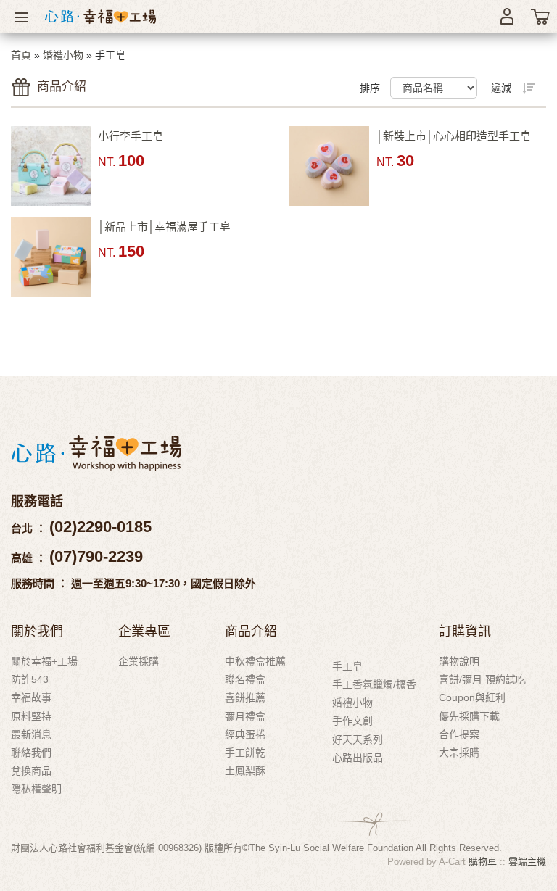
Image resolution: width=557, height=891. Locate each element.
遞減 (501, 88)
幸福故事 (31, 697)
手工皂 (347, 666)
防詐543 (30, 679)
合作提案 (459, 734)
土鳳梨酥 (245, 770)
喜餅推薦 (245, 697)
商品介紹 (251, 631)
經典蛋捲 (245, 734)
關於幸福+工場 (44, 661)
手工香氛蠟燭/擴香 (374, 684)
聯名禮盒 (245, 679)
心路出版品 (357, 757)
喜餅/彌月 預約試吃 (482, 679)
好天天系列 (357, 739)
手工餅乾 (245, 752)
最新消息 (31, 734)
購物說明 (459, 661)
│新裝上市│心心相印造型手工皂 (453, 136)
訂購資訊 (465, 631)
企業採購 (138, 661)
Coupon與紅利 (472, 697)
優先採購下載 (469, 716)
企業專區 (144, 631)
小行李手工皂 (130, 136)
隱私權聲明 (36, 789)
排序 (370, 88)
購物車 (483, 861)
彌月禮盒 (245, 716)
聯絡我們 (31, 752)
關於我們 (37, 631)
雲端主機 (527, 861)
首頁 (21, 55)
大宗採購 (459, 752)
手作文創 (352, 720)
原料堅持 (31, 716)
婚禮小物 (63, 55)
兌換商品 (31, 770)
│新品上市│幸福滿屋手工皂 (164, 226)
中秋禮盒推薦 (255, 661)
